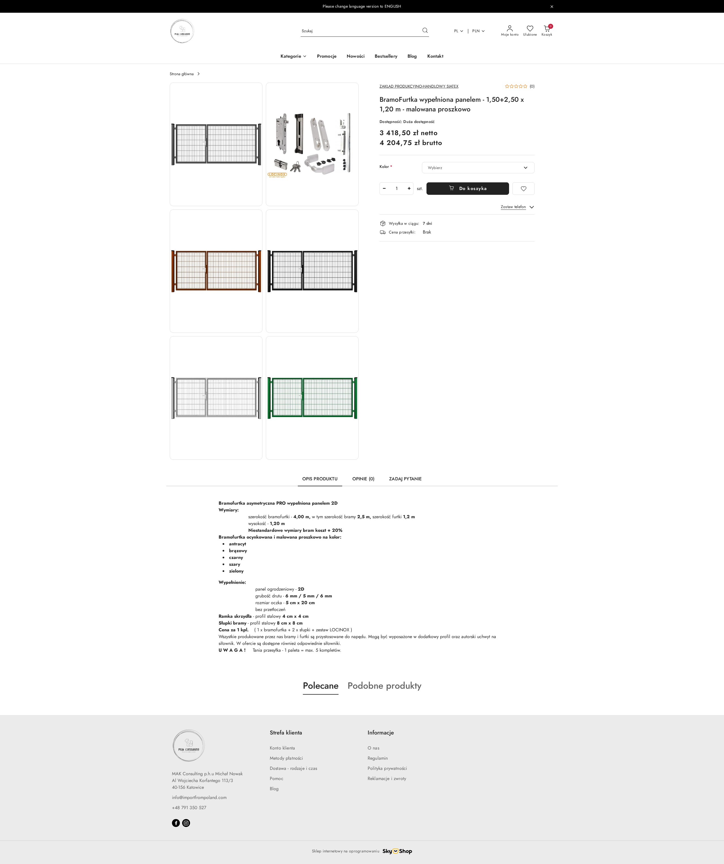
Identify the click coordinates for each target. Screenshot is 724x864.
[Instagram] (186, 823)
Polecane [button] (321, 685)
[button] (293, 56)
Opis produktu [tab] (320, 479)
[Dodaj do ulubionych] (523, 188)
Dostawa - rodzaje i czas (293, 768)
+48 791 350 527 (189, 807)
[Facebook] (176, 823)
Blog (274, 788)
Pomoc (276, 778)
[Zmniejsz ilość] (384, 189)
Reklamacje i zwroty (387, 778)
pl (456, 31)
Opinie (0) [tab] (363, 479)
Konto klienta (282, 748)
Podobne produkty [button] (384, 685)
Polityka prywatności (387, 768)
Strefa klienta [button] (286, 733)
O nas (373, 748)
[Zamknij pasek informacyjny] (551, 6)
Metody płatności (286, 758)
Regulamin (378, 758)
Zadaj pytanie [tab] (405, 479)
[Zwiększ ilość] (409, 189)
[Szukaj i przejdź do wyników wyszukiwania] (425, 31)
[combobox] (478, 167)
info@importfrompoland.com (199, 797)
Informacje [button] (381, 733)
